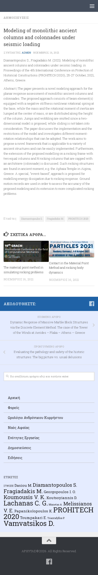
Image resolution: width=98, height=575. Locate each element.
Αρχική (14, 397)
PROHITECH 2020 (78, 218)
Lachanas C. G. (26, 503)
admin (26, 52)
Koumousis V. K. (25, 497)
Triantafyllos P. (56, 518)
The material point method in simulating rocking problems (24, 269)
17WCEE (9, 485)
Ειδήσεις (15, 457)
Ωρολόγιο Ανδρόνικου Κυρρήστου (35, 417)
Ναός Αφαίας (18, 427)
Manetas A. (56, 504)
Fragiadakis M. (55, 218)
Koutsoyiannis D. (61, 497)
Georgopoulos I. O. (60, 491)
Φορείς (13, 407)
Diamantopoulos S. (31, 218)
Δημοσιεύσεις (16, 17)
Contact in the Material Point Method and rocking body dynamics (69, 268)
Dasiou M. (23, 485)
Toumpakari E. (33, 517)
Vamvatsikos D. (29, 523)
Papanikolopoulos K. (33, 511)
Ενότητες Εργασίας (23, 438)
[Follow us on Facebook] (91, 303)
